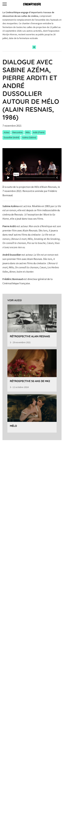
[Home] (32, 4)
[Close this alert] (34, 47)
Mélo (13, 425)
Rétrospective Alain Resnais (30, 336)
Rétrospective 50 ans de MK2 (30, 381)
